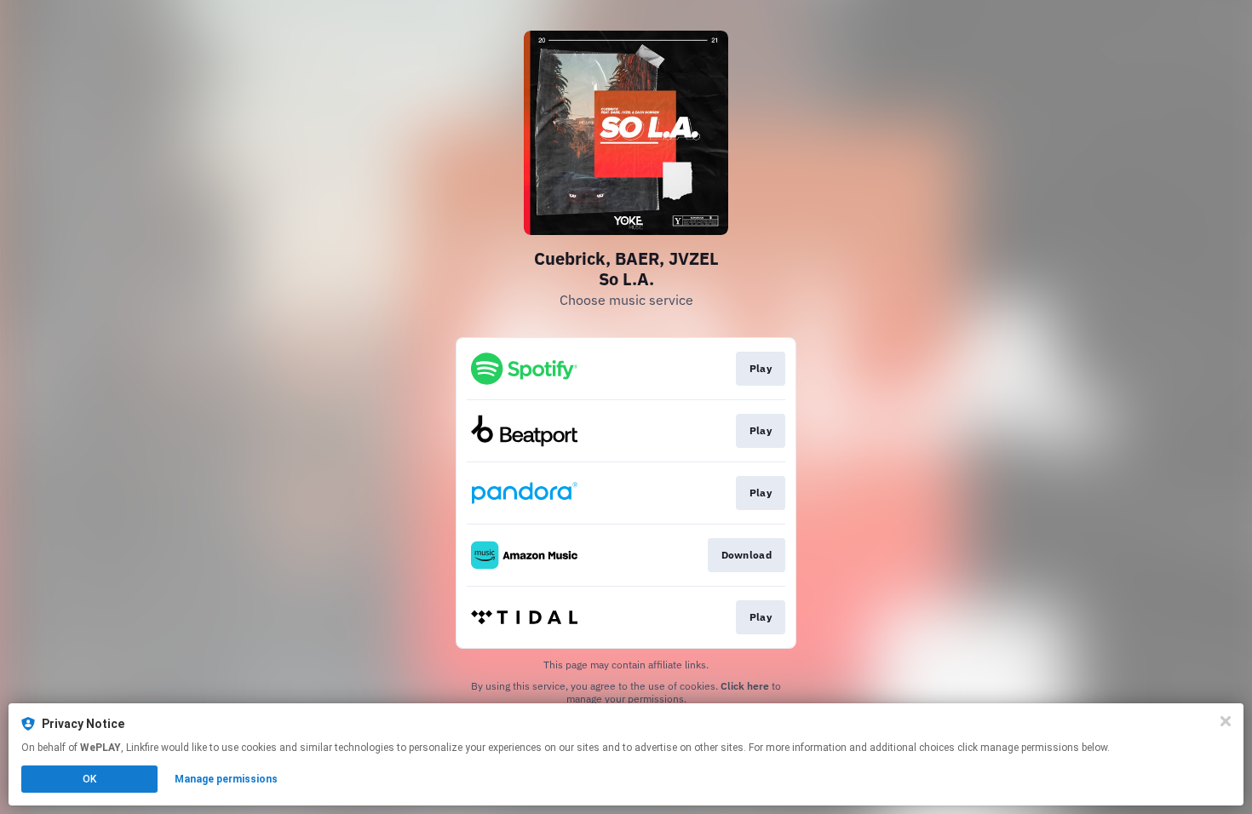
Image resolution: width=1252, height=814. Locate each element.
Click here (745, 685)
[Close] (1225, 721)
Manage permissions (226, 779)
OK (89, 779)
